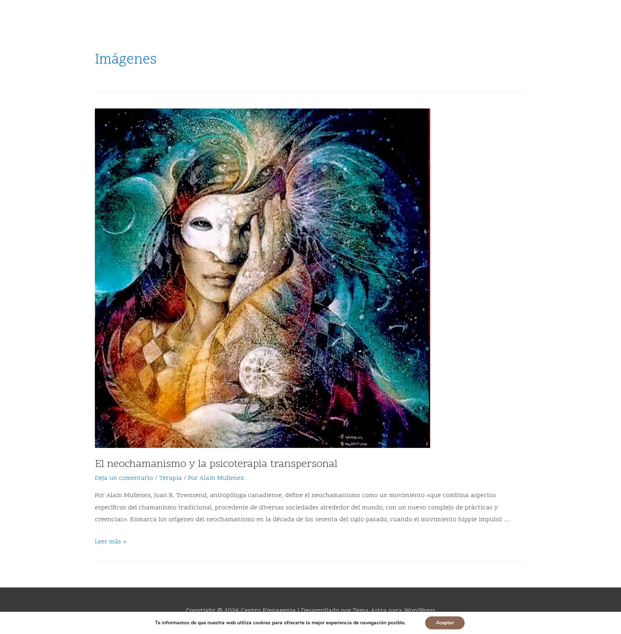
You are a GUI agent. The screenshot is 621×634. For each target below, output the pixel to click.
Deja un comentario (124, 478)
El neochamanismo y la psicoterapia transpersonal (216, 464)
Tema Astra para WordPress (394, 610)
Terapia (170, 478)
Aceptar (445, 622)
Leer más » (110, 541)
